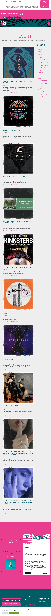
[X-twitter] (15, 17)
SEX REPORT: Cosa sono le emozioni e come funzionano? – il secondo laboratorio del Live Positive (17, 502)
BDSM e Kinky (44, 77)
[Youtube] (7, 17)
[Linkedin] (20, 17)
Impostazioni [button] (4, 612)
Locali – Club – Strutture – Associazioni (44, 96)
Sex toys (43, 68)
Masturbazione (41, 60)
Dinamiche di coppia (43, 48)
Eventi (42, 91)
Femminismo (41, 56)
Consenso (27, 553)
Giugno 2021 (44, 83)
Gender (40, 57)
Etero (39, 51)
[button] (48, 23)
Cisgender (43, 59)
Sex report (40, 89)
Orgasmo (40, 70)
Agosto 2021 (44, 81)
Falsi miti (40, 54)
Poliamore (40, 72)
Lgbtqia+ (40, 52)
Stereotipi (40, 78)
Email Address (28, 547)
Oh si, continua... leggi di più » (10, 92)
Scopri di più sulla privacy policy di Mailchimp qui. (34, 569)
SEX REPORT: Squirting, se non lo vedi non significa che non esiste (17, 221)
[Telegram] (9, 17)
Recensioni (40, 88)
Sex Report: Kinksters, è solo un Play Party (18, 267)
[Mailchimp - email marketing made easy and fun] (44, 574)
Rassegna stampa (42, 80)
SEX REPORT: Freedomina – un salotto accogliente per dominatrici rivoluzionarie (18, 406)
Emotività (40, 49)
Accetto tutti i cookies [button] (14, 612)
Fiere (42, 93)
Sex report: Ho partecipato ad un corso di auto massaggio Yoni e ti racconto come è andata (17, 81)
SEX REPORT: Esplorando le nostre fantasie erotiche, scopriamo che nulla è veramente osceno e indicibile (18, 453)
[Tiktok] (17, 17)
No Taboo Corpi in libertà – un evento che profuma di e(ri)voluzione (17, 129)
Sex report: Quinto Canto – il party (15, 176)
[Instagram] (12, 17)
